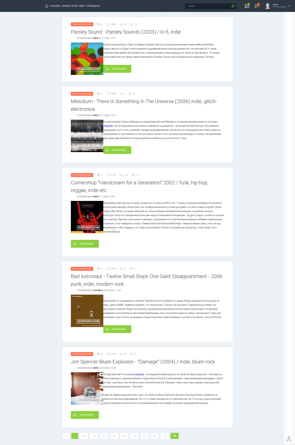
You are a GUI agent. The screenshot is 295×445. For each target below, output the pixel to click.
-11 (135, 268)
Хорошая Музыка (82, 24)
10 (125, 354)
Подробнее (119, 68)
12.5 (126, 175)
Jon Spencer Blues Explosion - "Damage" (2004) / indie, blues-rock (143, 362)
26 (154, 435)
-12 (135, 24)
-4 (134, 94)
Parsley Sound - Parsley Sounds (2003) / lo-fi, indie (126, 32)
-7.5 (137, 175)
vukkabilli (98, 290)
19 (125, 24)
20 (94, 435)
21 (104, 435)
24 (134, 435)
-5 (135, 354)
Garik (95, 38)
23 (124, 435)
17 (125, 268)
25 (144, 435)
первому (108, 125)
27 (164, 435)
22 (114, 435)
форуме (139, 374)
